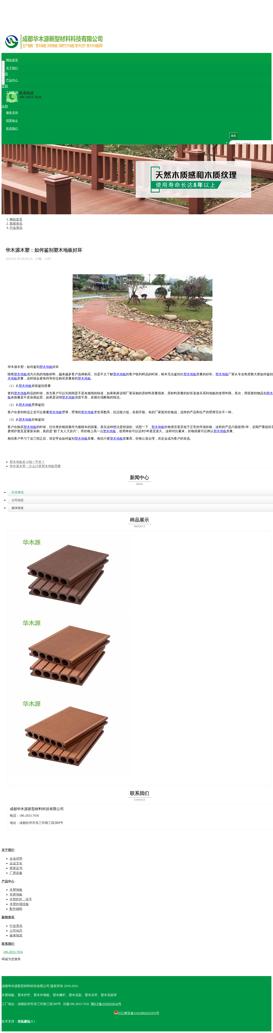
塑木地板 (46, 367)
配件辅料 (85, 86)
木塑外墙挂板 (68, 86)
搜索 (233, 135)
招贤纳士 (12, 120)
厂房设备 (56, 74)
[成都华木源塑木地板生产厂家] (136, 46)
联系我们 (12, 128)
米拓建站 (24, 1021)
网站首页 (12, 60)
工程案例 (12, 92)
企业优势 (15, 74)
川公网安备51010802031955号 (138, 1013)
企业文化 (28, 74)
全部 (5, 74)
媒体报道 (42, 106)
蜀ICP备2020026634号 (106, 1004)
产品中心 (12, 80)
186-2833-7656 (30, 97)
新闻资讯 (12, 100)
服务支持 (12, 112)
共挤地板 (28, 86)
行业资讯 (15, 106)
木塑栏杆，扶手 (47, 86)
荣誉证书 (42, 74)
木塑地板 (15, 86)
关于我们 (12, 68)
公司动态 (28, 106)
